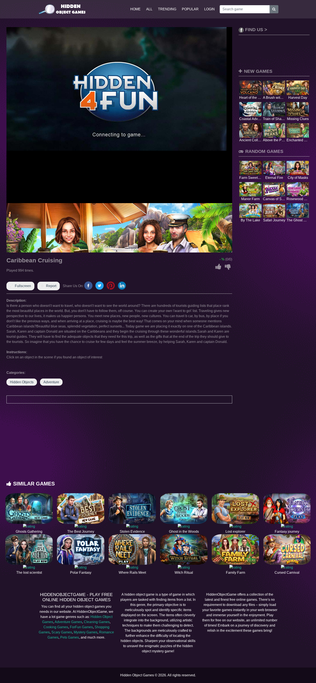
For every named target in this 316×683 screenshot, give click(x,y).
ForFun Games (81, 627)
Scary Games (61, 632)
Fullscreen (23, 286)
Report (51, 286)
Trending (167, 9)
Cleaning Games (97, 622)
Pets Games (69, 637)
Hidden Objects (22, 382)
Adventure (51, 382)
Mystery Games (85, 632)
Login (209, 9)
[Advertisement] (158, 446)
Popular (190, 9)
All (149, 9)
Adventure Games (68, 622)
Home (135, 9)
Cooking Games (55, 627)
